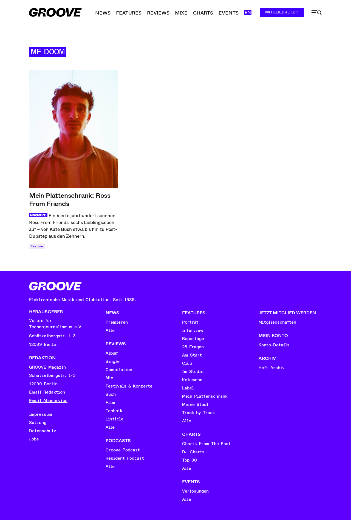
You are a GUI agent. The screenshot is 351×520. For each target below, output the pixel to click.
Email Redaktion (47, 392)
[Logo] (55, 12)
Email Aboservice (48, 400)
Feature (37, 246)
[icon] (317, 13)
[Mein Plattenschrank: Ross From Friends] (73, 129)
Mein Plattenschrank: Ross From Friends (70, 199)
